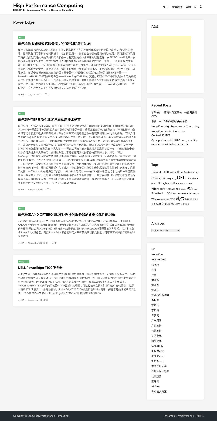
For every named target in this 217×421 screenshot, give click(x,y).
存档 (188, 7)
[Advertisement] (171, 56)
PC (189, 188)
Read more (69, 182)
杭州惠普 (156, 376)
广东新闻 (156, 320)
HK (22, 94)
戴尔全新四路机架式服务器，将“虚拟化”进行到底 (54, 43)
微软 (172, 199)
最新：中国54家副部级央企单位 (169, 121)
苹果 (178, 204)
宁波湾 (155, 310)
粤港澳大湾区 (159, 391)
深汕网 (155, 284)
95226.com (157, 361)
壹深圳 (155, 381)
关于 (165, 7)
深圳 (192, 199)
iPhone (182, 183)
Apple (159, 172)
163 (153, 171)
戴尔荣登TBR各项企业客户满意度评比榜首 (49, 119)
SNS (189, 193)
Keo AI (155, 264)
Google (162, 183)
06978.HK (157, 345)
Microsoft (158, 189)
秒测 (153, 269)
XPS (167, 199)
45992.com (157, 356)
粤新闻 (155, 315)
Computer (23, 262)
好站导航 (156, 335)
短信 (153, 204)
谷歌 (183, 204)
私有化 (160, 204)
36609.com (157, 350)
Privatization (158, 193)
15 (56, 243)
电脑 (196, 199)
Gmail (154, 183)
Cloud (186, 172)
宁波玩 (155, 305)
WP (163, 200)
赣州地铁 (156, 330)
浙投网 (155, 300)
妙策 (153, 274)
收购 (187, 199)
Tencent (195, 193)
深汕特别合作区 (160, 295)
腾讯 (173, 204)
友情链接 (177, 7)
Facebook (193, 178)
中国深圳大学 (159, 366)
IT (187, 183)
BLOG (166, 172)
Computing (171, 178)
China (180, 172)
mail (190, 183)
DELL (21, 37)
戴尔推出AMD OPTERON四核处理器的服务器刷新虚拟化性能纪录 (66, 214)
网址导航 (156, 340)
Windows (156, 199)
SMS (184, 193)
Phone (195, 189)
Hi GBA (155, 386)
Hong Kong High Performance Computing (175, 126)
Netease (170, 188)
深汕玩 (155, 290)
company (194, 172)
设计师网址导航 (160, 371)
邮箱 (187, 204)
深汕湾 (155, 279)
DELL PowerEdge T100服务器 (40, 268)
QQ (168, 193)
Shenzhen (176, 193)
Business (173, 172)
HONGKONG (158, 259)
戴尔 (180, 198)
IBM (177, 183)
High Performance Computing (48, 5)
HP (173, 183)
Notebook (181, 189)
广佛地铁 (156, 325)
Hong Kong (157, 254)
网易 (167, 204)
